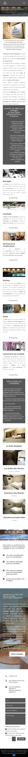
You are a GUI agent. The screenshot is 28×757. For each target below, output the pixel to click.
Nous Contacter (17, 654)
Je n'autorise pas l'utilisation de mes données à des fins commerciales (14, 734)
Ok (14, 755)
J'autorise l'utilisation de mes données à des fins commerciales (15, 730)
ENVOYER (21, 739)
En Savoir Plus (13, 198)
